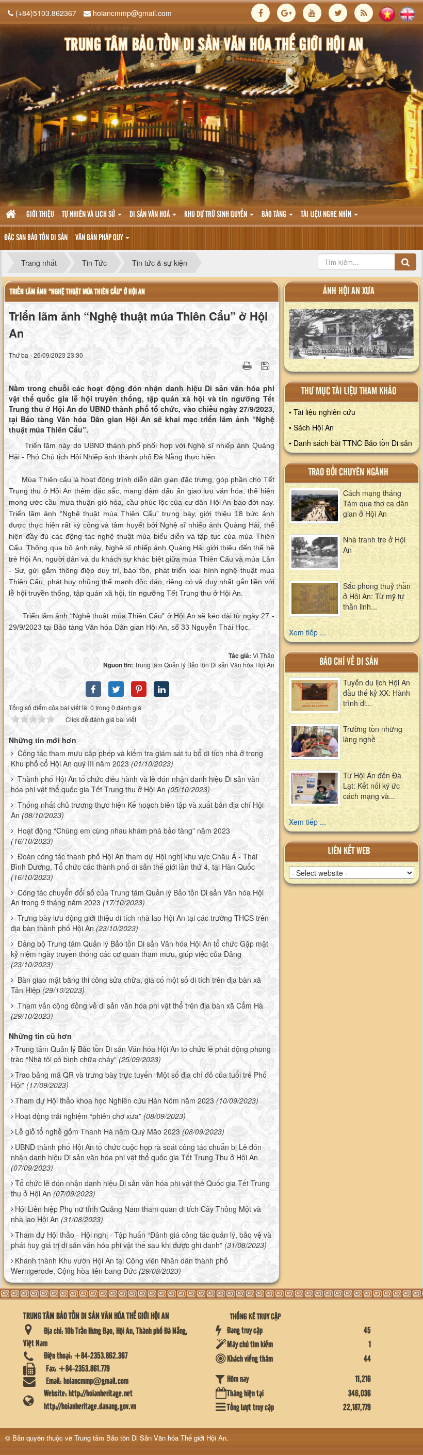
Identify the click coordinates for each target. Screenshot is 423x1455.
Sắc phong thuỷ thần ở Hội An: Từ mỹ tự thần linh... (377, 596)
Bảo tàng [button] (275, 214)
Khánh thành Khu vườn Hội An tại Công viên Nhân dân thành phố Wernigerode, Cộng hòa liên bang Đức (119, 1265)
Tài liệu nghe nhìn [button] (327, 214)
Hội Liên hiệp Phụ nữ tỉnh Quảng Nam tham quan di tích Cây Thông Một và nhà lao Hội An (136, 1214)
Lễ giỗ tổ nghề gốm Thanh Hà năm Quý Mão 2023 (97, 1131)
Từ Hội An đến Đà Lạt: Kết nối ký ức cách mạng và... (372, 785)
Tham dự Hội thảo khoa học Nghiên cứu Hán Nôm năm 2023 (114, 1100)
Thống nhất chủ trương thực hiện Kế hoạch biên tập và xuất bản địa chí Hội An (137, 810)
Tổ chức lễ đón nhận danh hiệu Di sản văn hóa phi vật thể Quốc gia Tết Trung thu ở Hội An (140, 1188)
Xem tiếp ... (307, 632)
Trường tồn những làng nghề (372, 734)
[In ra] (248, 365)
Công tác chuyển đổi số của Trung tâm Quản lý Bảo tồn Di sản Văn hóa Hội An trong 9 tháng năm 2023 (137, 897)
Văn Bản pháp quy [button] (99, 238)
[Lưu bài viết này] (266, 365)
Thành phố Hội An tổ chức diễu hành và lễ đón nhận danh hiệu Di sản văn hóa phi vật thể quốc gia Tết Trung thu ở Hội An (135, 784)
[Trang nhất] (12, 215)
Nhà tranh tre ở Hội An (374, 544)
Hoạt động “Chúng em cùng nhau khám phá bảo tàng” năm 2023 (124, 830)
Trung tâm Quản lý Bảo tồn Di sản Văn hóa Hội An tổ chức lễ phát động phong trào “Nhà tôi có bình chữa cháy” (141, 1054)
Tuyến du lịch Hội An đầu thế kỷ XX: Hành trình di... (376, 692)
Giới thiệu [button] (40, 214)
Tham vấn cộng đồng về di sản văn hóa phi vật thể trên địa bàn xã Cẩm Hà (140, 1005)
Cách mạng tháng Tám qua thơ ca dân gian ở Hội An (376, 503)
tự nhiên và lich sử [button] (89, 214)
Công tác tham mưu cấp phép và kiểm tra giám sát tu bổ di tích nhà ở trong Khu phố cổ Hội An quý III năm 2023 (137, 758)
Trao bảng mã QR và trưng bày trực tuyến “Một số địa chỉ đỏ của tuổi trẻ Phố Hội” (139, 1079)
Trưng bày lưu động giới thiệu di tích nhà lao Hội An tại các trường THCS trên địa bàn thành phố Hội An (140, 923)
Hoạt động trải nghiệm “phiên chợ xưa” (78, 1116)
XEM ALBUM (351, 336)
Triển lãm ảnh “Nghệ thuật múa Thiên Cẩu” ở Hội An (77, 292)
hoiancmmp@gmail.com (132, 13)
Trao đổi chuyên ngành (348, 472)
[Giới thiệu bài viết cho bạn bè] (234, 365)
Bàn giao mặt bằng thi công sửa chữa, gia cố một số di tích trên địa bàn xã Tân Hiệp (136, 984)
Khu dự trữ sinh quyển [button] (216, 214)
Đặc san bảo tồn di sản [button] (36, 238)
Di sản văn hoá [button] (150, 214)
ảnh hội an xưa (349, 291)
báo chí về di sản (348, 662)
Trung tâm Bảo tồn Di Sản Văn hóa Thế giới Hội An (150, 1438)
